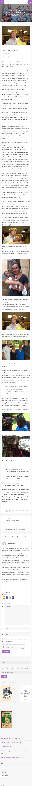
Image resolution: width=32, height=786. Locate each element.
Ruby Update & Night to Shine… (8, 757)
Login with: (4, 595)
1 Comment (6, 56)
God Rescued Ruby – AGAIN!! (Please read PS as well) (13, 751)
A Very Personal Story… (6, 738)
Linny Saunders (7, 55)
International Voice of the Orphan (14, 380)
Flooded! (3, 747)
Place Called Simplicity (16, 12)
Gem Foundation (18, 400)
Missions (24, 510)
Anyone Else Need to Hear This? (8, 742)
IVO (21, 510)
